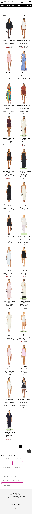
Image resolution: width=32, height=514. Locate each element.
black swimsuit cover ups (9, 476)
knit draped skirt (7, 485)
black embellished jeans (9, 471)
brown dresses (6, 467)
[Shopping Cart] (30, 2)
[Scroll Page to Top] (29, 451)
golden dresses (6, 463)
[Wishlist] (26, 2)
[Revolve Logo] (9, 2)
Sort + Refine (27, 15)
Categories (11, 5)
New (3, 5)
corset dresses (17, 463)
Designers (21, 5)
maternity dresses (17, 458)
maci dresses (6, 458)
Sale (29, 5)
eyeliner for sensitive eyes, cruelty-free (12, 480)
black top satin (17, 467)
